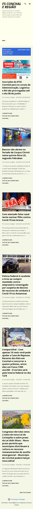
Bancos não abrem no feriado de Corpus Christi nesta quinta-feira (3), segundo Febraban (16, 154)
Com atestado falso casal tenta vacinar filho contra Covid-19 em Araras (16, 217)
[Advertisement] (12, 28)
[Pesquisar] (25, 3)
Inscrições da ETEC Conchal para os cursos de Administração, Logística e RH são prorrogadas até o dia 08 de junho (16, 87)
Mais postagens (25, 492)
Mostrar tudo (24, 50)
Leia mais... (5, 118)
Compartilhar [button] (7, 113)
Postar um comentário (10, 116)
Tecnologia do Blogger (17, 499)
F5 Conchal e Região (11, 5)
